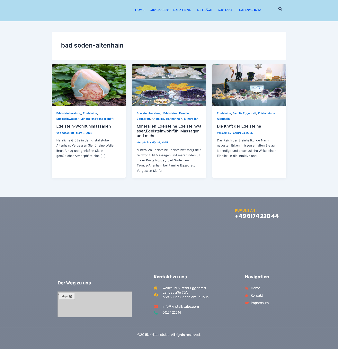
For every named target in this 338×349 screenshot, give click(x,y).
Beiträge (204, 10)
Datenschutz (250, 10)
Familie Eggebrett (244, 113)
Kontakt (225, 10)
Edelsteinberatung (68, 113)
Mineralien (191, 118)
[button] (280, 9)
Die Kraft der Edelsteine (239, 126)
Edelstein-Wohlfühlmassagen (83, 126)
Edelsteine (90, 113)
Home (139, 10)
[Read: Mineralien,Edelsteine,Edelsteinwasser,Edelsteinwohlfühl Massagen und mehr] (169, 85)
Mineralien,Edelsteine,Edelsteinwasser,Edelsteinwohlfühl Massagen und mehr (169, 131)
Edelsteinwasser (67, 118)
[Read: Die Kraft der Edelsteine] (249, 85)
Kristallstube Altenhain (167, 118)
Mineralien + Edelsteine (170, 10)
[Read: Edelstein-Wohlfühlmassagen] (89, 85)
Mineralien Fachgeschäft (96, 118)
